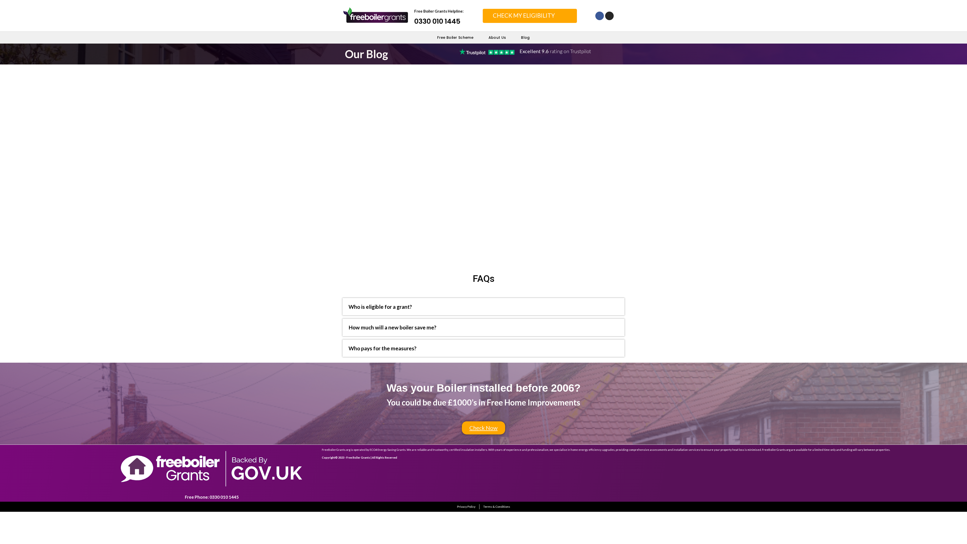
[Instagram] (609, 16)
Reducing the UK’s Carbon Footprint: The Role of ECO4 (399, 86)
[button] (483, 427)
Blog (525, 37)
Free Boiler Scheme (455, 37)
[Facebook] (599, 16)
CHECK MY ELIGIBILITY (524, 15)
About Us (497, 37)
